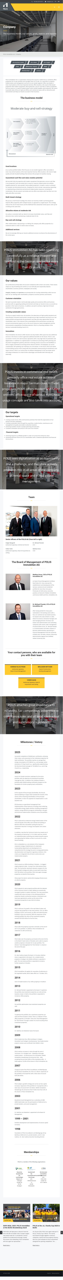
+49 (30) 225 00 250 (38, 1)
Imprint (49, 1273)
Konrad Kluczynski (17, 667)
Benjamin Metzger (45, 667)
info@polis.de (50, 1)
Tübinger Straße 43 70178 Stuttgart (19, 1179)
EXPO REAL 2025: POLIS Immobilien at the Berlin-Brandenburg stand (16, 1227)
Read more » (6, 1245)
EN (58, 1)
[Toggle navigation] (59, 7)
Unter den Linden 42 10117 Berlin (43, 1177)
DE (55, 1)
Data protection (55, 1273)
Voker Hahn (31, 680)
